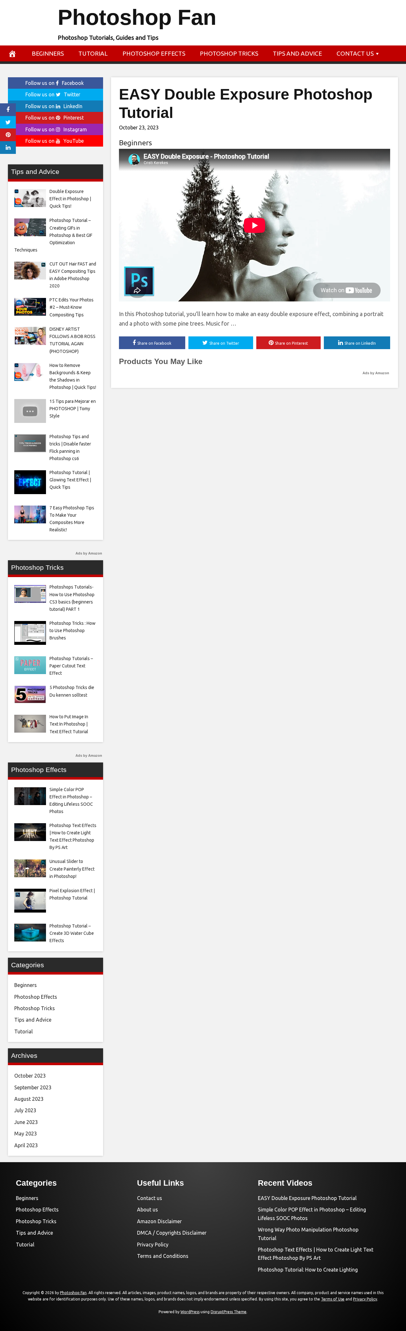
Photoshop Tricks (229, 53)
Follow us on (54, 83)
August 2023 (28, 1099)
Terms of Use (332, 1299)
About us (147, 1209)
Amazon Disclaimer (159, 1221)
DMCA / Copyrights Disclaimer (171, 1233)
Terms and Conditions (162, 1256)
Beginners (48, 53)
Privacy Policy (152, 1244)
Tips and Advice (297, 53)
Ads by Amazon (376, 373)
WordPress (190, 1312)
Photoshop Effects (153, 53)
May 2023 (25, 1133)
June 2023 (26, 1122)
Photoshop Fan (137, 17)
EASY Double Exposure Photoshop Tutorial (307, 1198)
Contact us (355, 53)
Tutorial (93, 53)
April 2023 (26, 1145)
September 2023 (32, 1087)
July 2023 (25, 1110)
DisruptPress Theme (228, 1312)
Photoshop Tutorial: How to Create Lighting (308, 1269)
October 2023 (30, 1076)
